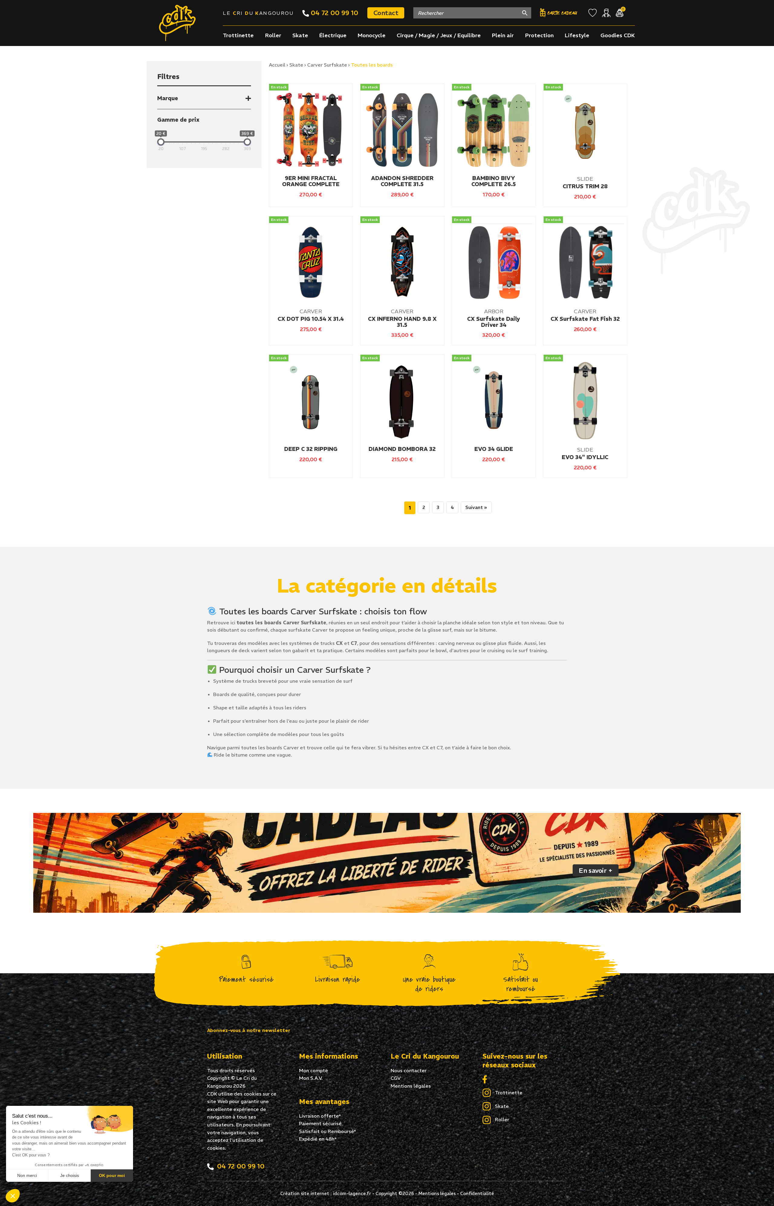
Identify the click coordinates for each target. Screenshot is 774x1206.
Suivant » (476, 507)
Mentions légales (411, 1086)
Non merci (27, 1175)
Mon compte (313, 1070)
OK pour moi (112, 1175)
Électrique (332, 35)
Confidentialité (477, 1193)
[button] (12, 1195)
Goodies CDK (617, 35)
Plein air (503, 35)
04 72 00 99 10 (333, 12)
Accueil (277, 65)
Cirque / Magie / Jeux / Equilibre (439, 35)
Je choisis (69, 1175)
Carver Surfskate (327, 65)
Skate (300, 35)
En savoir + (595, 870)
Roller (273, 35)
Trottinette (238, 35)
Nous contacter (409, 1070)
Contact (385, 12)
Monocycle (371, 35)
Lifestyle (577, 35)
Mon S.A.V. (311, 1078)
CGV (396, 1078)
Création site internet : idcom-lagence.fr (325, 1193)
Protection (539, 35)
